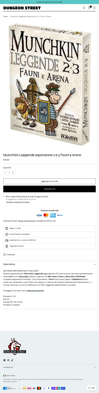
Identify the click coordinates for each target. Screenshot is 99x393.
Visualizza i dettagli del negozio (18, 202)
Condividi (10, 254)
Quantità (7, 167)
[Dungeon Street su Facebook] (4, 360)
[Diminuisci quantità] (5, 172)
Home (5, 16)
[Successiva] (69, 2)
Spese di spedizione (27, 221)
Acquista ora (49, 189)
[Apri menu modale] (94, 7)
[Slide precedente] (88, 322)
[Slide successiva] (94, 322)
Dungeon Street (21, 379)
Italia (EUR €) (10, 376)
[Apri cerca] (84, 7)
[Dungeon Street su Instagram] (8, 360)
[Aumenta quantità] (13, 172)
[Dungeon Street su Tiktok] (12, 360)
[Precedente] (30, 2)
